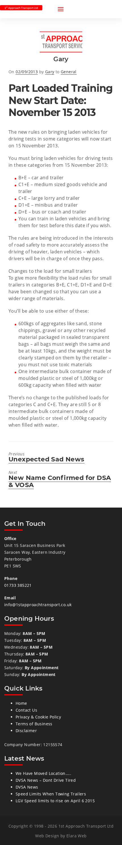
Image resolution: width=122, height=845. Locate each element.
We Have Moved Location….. (43, 773)
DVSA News (27, 787)
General (69, 71)
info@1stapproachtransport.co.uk (37, 604)
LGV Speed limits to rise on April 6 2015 (55, 800)
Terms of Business (34, 723)
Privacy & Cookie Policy (38, 717)
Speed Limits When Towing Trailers (51, 794)
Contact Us (26, 710)
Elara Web (76, 835)
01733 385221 (18, 585)
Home (21, 703)
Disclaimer (26, 730)
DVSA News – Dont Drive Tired (46, 780)
